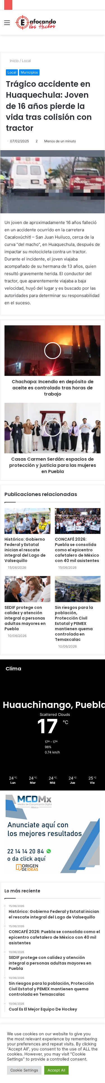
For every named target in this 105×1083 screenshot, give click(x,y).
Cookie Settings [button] (24, 1070)
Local (26, 60)
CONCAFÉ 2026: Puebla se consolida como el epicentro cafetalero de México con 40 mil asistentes (77, 549)
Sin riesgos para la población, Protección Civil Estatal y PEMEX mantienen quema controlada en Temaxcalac (74, 623)
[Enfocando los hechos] (35, 22)
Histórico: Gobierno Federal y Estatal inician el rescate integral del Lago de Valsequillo (25, 549)
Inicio (14, 60)
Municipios (29, 72)
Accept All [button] (56, 1070)
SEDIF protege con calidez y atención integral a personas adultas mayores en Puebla (25, 618)
